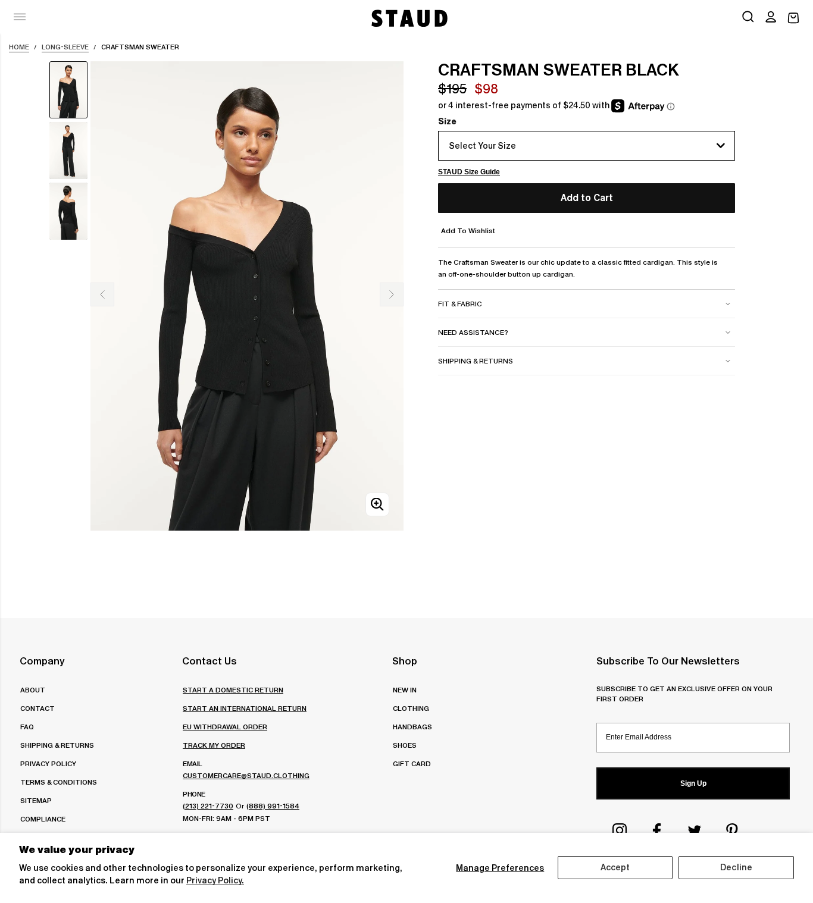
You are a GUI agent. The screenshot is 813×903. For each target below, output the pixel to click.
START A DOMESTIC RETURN (233, 690)
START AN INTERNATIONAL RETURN (245, 708)
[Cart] (793, 18)
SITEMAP (36, 800)
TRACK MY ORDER (214, 745)
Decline (736, 867)
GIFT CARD (412, 763)
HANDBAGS (412, 727)
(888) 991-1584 (272, 806)
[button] (771, 18)
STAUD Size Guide (469, 172)
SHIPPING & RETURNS (57, 745)
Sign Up (693, 783)
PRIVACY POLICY (48, 763)
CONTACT (37, 708)
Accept (615, 867)
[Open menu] (19, 17)
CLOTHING (411, 708)
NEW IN (405, 690)
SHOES (405, 745)
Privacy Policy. (215, 880)
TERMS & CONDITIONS (58, 782)
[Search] (748, 18)
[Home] (408, 18)
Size (447, 121)
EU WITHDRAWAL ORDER (225, 727)
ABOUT (32, 690)
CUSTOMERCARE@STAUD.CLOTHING (246, 775)
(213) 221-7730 (208, 806)
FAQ (27, 727)
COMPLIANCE (42, 819)
